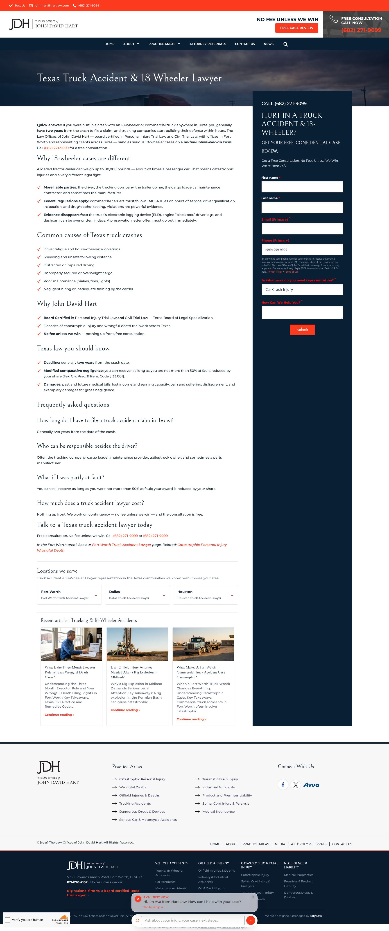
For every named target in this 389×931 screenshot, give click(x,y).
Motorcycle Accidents (170, 888)
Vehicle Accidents (171, 863)
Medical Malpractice (299, 875)
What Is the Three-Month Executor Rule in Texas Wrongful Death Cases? (70, 672)
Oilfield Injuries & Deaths (216, 870)
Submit (302, 329)
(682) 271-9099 (56, 148)
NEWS (269, 44)
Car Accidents (165, 882)
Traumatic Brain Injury (257, 892)
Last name (270, 198)
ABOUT (128, 44)
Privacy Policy (275, 271)
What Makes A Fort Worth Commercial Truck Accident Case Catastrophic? (201, 672)
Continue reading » (59, 714)
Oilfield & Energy (213, 863)
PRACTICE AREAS (162, 44)
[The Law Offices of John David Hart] (93, 865)
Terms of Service (231, 927)
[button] (286, 44)
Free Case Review (296, 28)
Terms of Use (292, 271)
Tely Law (316, 916)
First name (271, 177)
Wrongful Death (50, 550)
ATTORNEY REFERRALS (208, 44)
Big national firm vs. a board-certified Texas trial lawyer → (103, 893)
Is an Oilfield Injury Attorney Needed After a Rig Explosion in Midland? (134, 672)
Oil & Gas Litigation (212, 888)
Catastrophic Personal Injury (202, 545)
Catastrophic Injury (255, 875)
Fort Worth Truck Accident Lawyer (121, 545)
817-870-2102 (77, 882)
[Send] (250, 920)
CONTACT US (245, 44)
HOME (109, 44)
